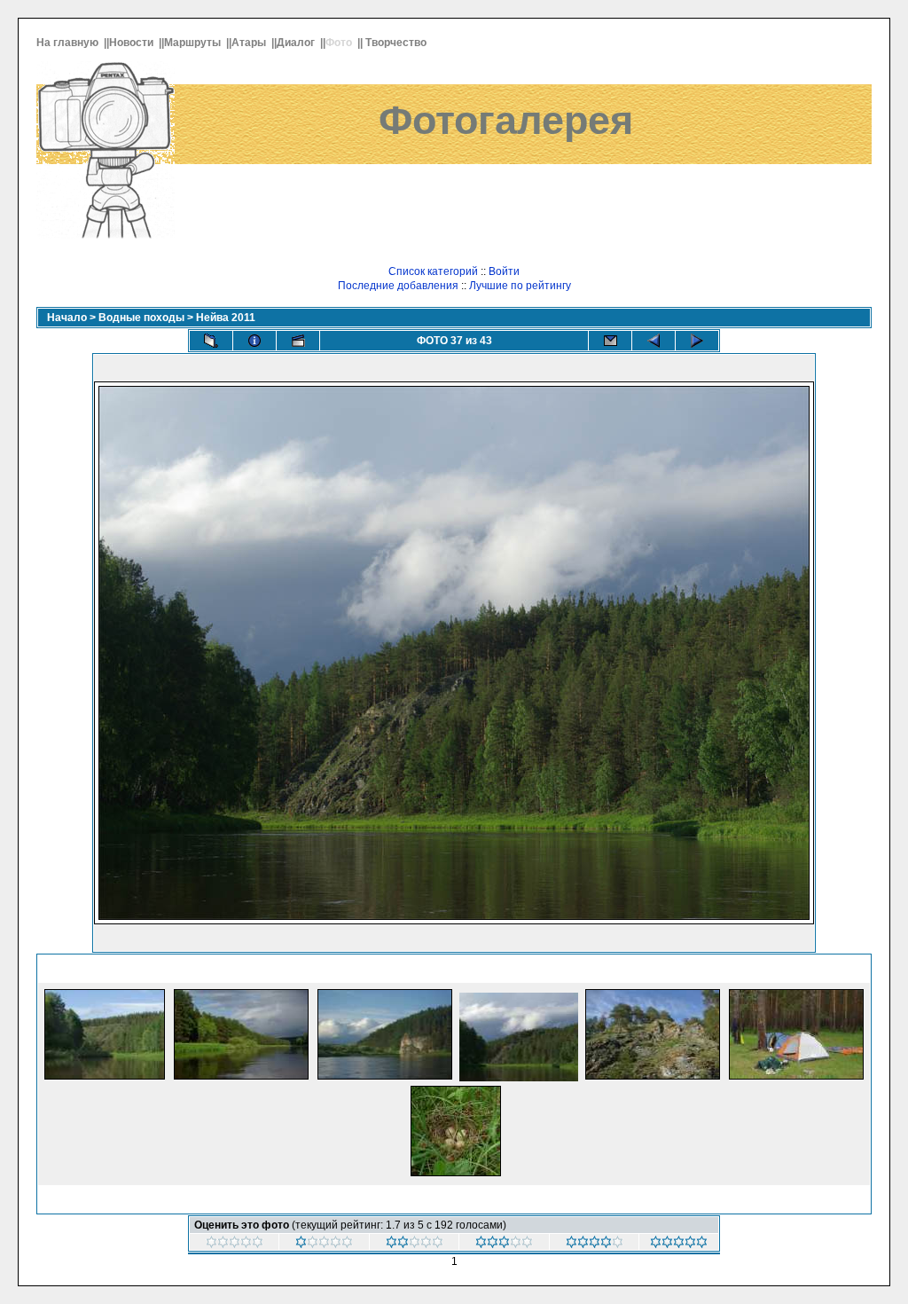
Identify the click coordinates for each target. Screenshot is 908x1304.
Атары (250, 42)
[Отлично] (679, 1244)
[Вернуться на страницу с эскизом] (211, 340)
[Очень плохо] (324, 1244)
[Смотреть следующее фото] (697, 340)
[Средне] (504, 1244)
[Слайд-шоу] (298, 340)
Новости (132, 42)
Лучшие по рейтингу (520, 285)
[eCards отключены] (610, 340)
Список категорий (433, 271)
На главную (68, 42)
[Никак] (234, 1244)
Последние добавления (398, 285)
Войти (504, 271)
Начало (67, 317)
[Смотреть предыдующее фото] (653, 340)
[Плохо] (414, 1244)
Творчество (397, 42)
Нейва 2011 (225, 317)
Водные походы (141, 317)
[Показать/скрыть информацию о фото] (254, 340)
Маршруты (193, 42)
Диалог (297, 42)
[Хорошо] (594, 1244)
